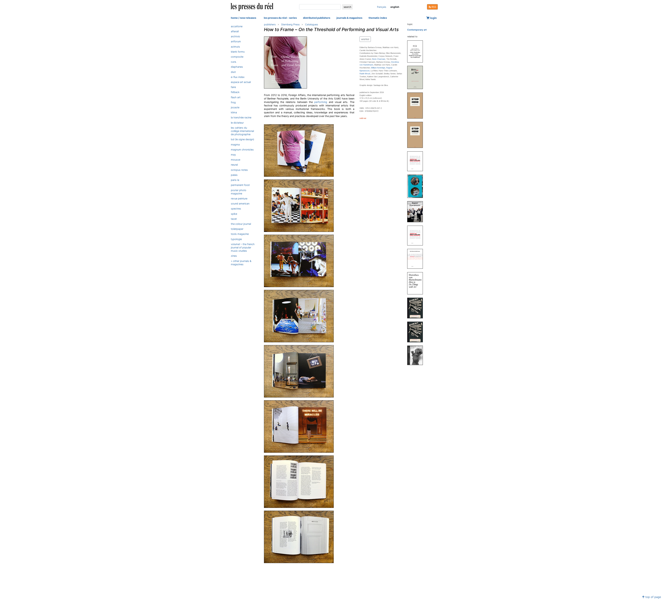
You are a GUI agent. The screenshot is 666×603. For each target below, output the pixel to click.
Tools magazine (240, 234)
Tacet (234, 218)
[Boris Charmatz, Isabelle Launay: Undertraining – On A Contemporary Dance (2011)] (416, 258)
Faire (233, 87)
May (233, 154)
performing (320, 101)
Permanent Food (240, 185)
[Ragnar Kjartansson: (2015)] (416, 186)
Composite (237, 56)
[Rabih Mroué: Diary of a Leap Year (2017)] (416, 77)
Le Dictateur (237, 122)
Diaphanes (237, 66)
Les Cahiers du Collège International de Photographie (242, 131)
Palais (234, 174)
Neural (234, 164)
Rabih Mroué (365, 74)
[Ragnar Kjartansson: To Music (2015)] (416, 211)
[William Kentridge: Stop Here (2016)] (416, 134)
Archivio (235, 36)
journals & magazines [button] (349, 17)
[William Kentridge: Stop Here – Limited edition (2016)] (416, 105)
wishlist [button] (365, 39)
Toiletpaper (237, 228)
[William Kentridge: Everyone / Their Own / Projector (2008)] (416, 331)
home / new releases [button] (243, 17)
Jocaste (235, 107)
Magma (235, 144)
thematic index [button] (378, 17)
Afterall (235, 31)
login (433, 18)
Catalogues (311, 24)
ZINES (234, 255)
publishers (270, 24)
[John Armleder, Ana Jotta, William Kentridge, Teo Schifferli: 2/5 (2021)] (416, 51)
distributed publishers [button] (316, 17)
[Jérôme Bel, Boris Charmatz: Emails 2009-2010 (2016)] (416, 161)
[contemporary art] (243, 23)
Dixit (233, 71)
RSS (433, 6)
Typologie (236, 239)
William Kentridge (378, 68)
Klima (234, 112)
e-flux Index (238, 77)
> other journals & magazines (241, 262)
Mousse (235, 159)
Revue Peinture (239, 198)
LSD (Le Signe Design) (242, 139)
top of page (652, 597)
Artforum (236, 41)
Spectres (236, 208)
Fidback (235, 92)
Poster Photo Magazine (238, 192)
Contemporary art (417, 29)
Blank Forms (238, 51)
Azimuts (235, 46)
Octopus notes (239, 169)
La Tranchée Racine (241, 117)
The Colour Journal (241, 223)
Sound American (240, 203)
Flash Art (235, 97)
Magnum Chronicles (242, 149)
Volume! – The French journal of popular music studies (243, 247)
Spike (234, 213)
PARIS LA (235, 179)
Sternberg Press (290, 24)
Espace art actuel (241, 82)
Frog (233, 102)
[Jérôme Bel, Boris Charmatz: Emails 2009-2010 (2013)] (416, 235)
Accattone (236, 26)
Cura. (234, 61)
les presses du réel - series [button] (280, 17)
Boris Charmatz (378, 59)
